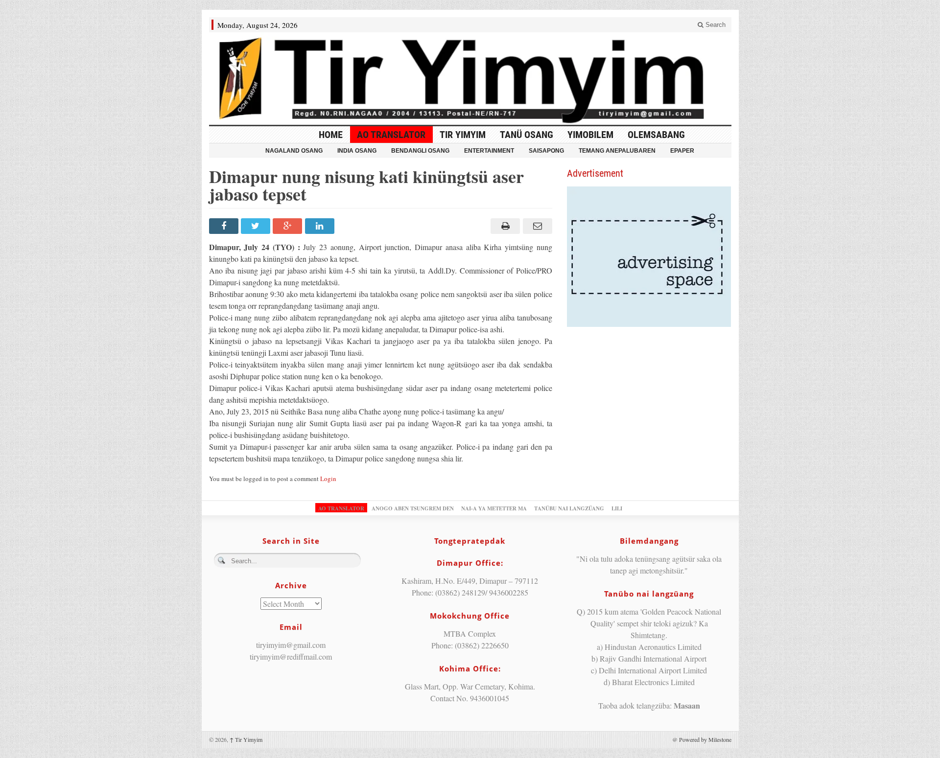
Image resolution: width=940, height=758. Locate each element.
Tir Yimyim (463, 134)
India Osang (356, 150)
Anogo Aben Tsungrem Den (413, 508)
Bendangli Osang (420, 150)
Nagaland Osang (294, 150)
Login (328, 478)
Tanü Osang (526, 134)
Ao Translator (391, 134)
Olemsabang (656, 134)
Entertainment (489, 150)
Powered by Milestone (705, 739)
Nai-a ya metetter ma (494, 508)
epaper (682, 150)
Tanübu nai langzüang (569, 508)
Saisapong (546, 150)
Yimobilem (590, 134)
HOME (331, 134)
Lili (616, 508)
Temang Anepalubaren (617, 150)
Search (715, 24)
